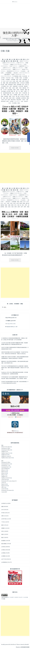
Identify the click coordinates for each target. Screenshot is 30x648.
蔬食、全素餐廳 (16, 98)
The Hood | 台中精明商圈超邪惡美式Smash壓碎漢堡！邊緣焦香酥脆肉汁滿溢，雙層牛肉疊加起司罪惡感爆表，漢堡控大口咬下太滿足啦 (15, 367)
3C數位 (13, 74)
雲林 (9, 99)
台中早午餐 (3, 518)
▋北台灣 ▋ (12, 59)
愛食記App (16, 431)
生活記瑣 (22, 96)
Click (28, 137)
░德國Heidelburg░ (16, 64)
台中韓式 (3, 549)
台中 (4, 81)
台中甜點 (3, 556)
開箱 (11, 446)
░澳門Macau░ (7, 67)
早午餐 (2, 512)
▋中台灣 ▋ (5, 59)
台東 (20, 81)
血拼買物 (23, 98)
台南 (14, 81)
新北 (8, 86)
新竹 (11, 86)
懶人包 (27, 84)
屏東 (15, 84)
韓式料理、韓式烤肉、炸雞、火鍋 (19, 99)
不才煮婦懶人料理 (16, 76)
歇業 (12, 91)
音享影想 (3, 101)
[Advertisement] (15, 15)
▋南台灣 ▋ (19, 59)
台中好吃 (3, 546)
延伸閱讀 (19, 84)
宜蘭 (6, 84)
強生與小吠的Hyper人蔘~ (15, 34)
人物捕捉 (7, 79)
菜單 (2, 515)
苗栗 (7, 98)
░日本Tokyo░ (13, 66)
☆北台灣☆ (23, 71)
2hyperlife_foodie (11, 323)
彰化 (23, 84)
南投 (17, 79)
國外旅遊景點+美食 (14, 83)
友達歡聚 (24, 79)
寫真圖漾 (10, 84)
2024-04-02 (15, 115)
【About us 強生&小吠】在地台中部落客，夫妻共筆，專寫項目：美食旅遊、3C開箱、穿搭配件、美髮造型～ (15, 110)
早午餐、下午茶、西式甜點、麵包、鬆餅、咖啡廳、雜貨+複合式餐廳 (15, 89)
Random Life (20, 74)
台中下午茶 (3, 559)
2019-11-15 (15, 218)
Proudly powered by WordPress (8, 644)
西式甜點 (3, 540)
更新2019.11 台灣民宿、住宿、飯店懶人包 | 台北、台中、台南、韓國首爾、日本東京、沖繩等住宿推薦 (15, 214)
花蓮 (4, 98)
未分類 (8, 91)
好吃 (2, 531)
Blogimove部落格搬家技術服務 (22, 647)
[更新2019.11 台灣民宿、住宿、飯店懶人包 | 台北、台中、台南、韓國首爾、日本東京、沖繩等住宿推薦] (15, 249)
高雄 (19, 103)
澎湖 (19, 94)
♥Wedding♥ (23, 73)
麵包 (2, 537)
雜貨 (2, 525)
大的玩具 (22, 83)
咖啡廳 (2, 528)
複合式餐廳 (3, 543)
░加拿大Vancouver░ (8, 62)
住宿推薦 (13, 79)
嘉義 (4, 83)
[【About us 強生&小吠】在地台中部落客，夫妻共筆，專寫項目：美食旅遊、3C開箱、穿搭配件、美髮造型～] (15, 135)
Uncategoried (6, 76)
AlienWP (27, 644)
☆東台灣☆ (16, 73)
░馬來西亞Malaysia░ (12, 71)
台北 (7, 81)
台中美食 (3, 503)
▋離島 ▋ (15, 61)
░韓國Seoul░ (16, 69)
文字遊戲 (3, 86)
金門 (6, 99)
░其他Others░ (24, 61)
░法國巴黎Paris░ (23, 66)
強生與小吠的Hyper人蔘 (12, 326)
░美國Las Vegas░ (18, 67)
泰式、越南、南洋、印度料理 (19, 93)
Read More (16, 148)
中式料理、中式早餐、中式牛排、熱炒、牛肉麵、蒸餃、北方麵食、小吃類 (15, 78)
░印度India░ (20, 62)
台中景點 (3, 553)
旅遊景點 (15, 86)
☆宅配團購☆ (8, 73)
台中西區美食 (4, 562)
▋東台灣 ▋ (9, 61)
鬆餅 (2, 534)
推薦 (2, 506)
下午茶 (2, 522)
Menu (15, 1)
